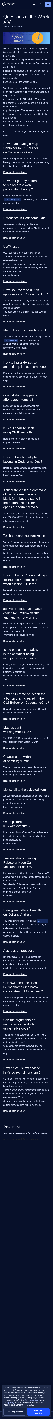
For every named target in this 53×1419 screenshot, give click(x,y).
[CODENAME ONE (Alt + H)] (8, 4)
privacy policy (8, 1402)
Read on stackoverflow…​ (15, 172)
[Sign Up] (48, 4)
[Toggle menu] (34, 4)
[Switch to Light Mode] (40, 4)
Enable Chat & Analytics (38, 1411)
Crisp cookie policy (31, 1400)
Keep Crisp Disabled (15, 1412)
